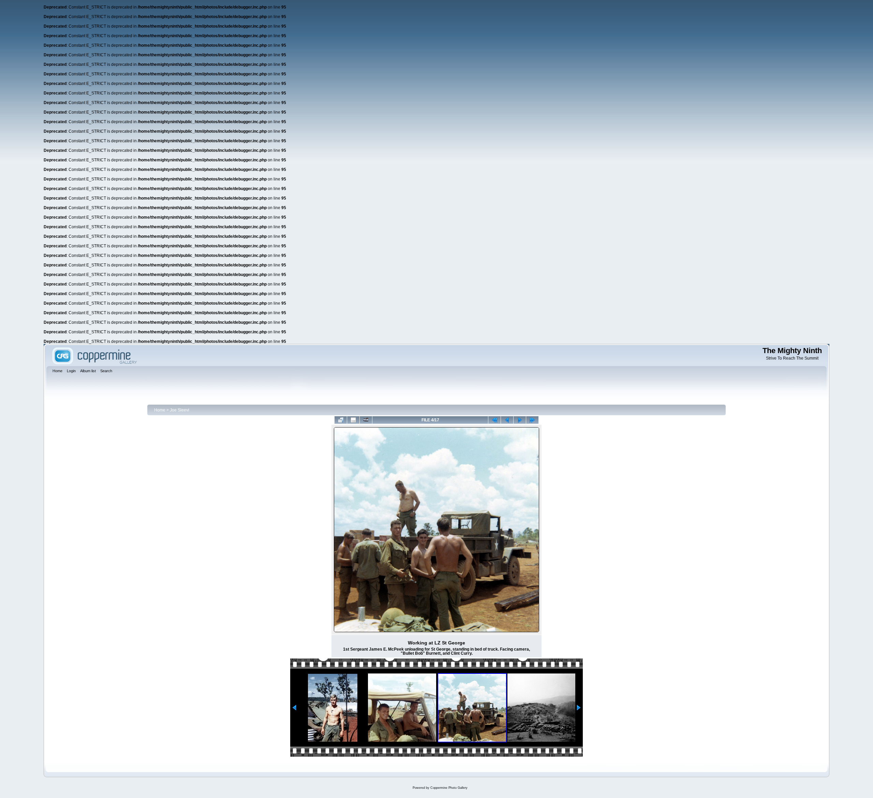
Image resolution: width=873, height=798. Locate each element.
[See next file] (520, 420)
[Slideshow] (366, 420)
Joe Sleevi (179, 410)
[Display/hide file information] (353, 420)
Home (159, 410)
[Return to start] (494, 420)
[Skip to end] (532, 420)
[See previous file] (507, 420)
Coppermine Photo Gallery (449, 787)
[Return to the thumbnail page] (341, 420)
